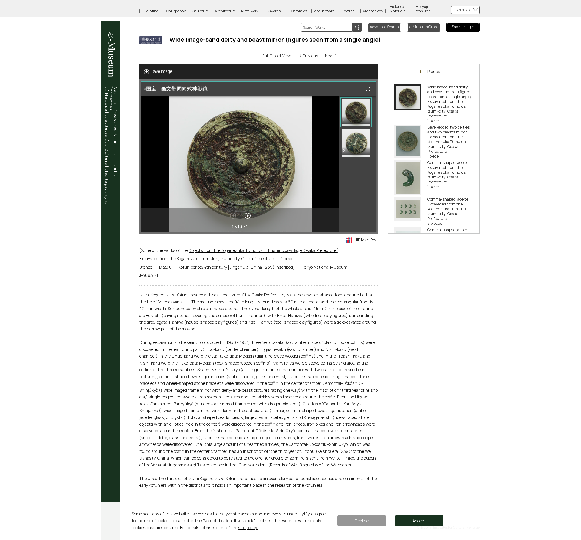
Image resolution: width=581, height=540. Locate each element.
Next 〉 (332, 55)
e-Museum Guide (423, 26)
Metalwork (249, 11)
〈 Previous (308, 55)
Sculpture (200, 11)
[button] (356, 112)
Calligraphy (176, 11)
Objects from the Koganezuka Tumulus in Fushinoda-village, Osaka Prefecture (263, 250)
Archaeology (373, 11)
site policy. (248, 527)
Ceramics (299, 11)
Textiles (348, 11)
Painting (151, 11)
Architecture (225, 11)
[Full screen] (368, 89)
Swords (274, 11)
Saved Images (463, 26)
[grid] (357, 164)
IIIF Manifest (366, 240)
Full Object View (276, 55)
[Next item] (247, 215)
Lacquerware (323, 11)
